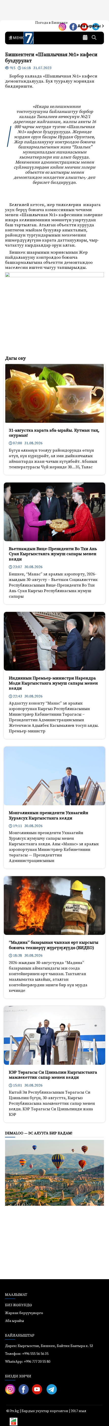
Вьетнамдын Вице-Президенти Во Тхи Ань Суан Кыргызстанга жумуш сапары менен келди (53, 554)
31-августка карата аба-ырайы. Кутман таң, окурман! (54, 433)
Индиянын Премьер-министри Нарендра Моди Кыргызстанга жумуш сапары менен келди (53, 683)
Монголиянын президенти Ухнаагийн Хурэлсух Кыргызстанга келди (48, 815)
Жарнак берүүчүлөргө (24, 1313)
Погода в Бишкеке (51, 23)
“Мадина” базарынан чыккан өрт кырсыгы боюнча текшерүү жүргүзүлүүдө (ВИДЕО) (53, 945)
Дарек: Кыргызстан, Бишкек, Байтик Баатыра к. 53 (49, 1346)
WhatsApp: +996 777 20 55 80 (27, 1361)
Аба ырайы (90, 26)
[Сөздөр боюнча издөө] (94, 38)
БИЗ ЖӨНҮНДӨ (18, 1305)
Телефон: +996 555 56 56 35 (26, 1354)
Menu (18, 38)
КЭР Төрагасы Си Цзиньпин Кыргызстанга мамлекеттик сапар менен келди (53, 1075)
